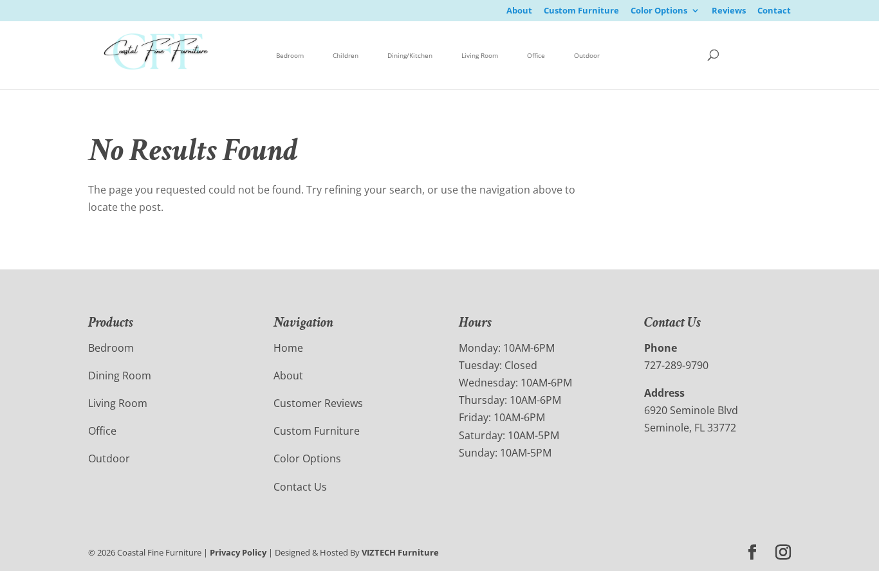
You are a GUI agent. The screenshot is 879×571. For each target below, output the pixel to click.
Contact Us (300, 487)
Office (536, 55)
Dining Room (119, 375)
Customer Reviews (318, 403)
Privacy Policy (238, 552)
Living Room (479, 55)
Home (288, 348)
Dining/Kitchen (409, 55)
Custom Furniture (581, 11)
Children (345, 55)
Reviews (729, 11)
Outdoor (587, 55)
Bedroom (290, 55)
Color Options (659, 11)
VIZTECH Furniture (400, 552)
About (519, 11)
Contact (774, 11)
